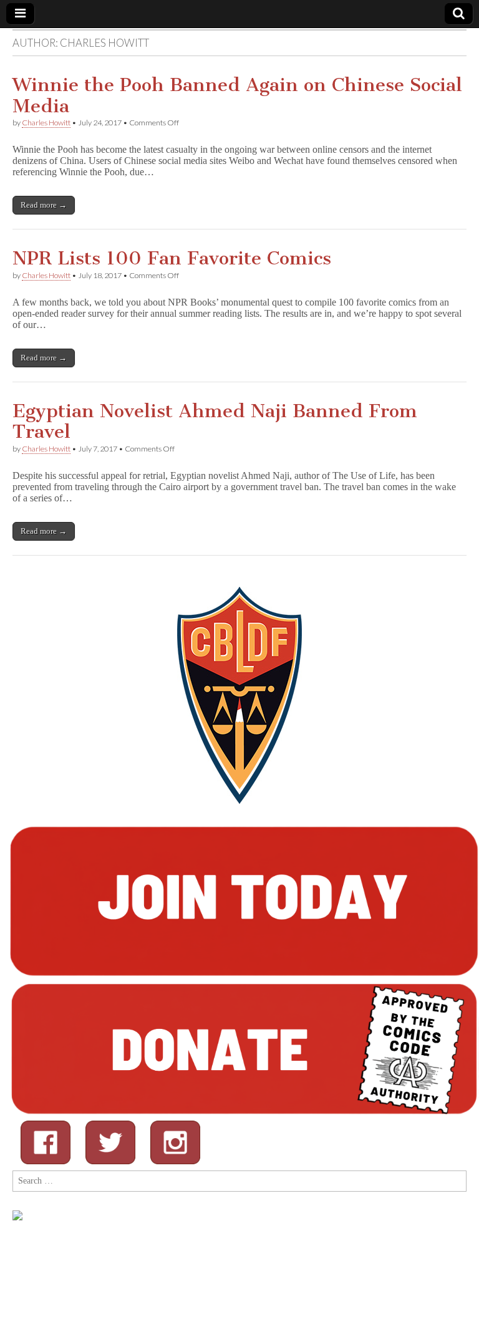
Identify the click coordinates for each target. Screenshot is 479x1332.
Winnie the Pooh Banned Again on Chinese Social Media (237, 95)
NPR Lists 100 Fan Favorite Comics (171, 258)
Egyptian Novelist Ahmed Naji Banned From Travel (214, 421)
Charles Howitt (46, 122)
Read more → (44, 205)
